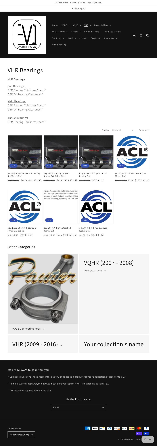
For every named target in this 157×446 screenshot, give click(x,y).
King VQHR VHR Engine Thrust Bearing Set (92, 174)
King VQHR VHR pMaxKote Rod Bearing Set (57, 229)
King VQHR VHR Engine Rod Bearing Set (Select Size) (24, 174)
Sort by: (105, 130)
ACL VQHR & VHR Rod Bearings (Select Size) (93, 229)
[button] (65, 25)
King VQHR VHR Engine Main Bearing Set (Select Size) (56, 174)
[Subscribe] (102, 407)
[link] (114, 294)
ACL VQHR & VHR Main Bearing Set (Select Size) (130, 174)
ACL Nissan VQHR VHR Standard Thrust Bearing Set (22, 229)
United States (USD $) (19, 434)
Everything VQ (129, 439)
